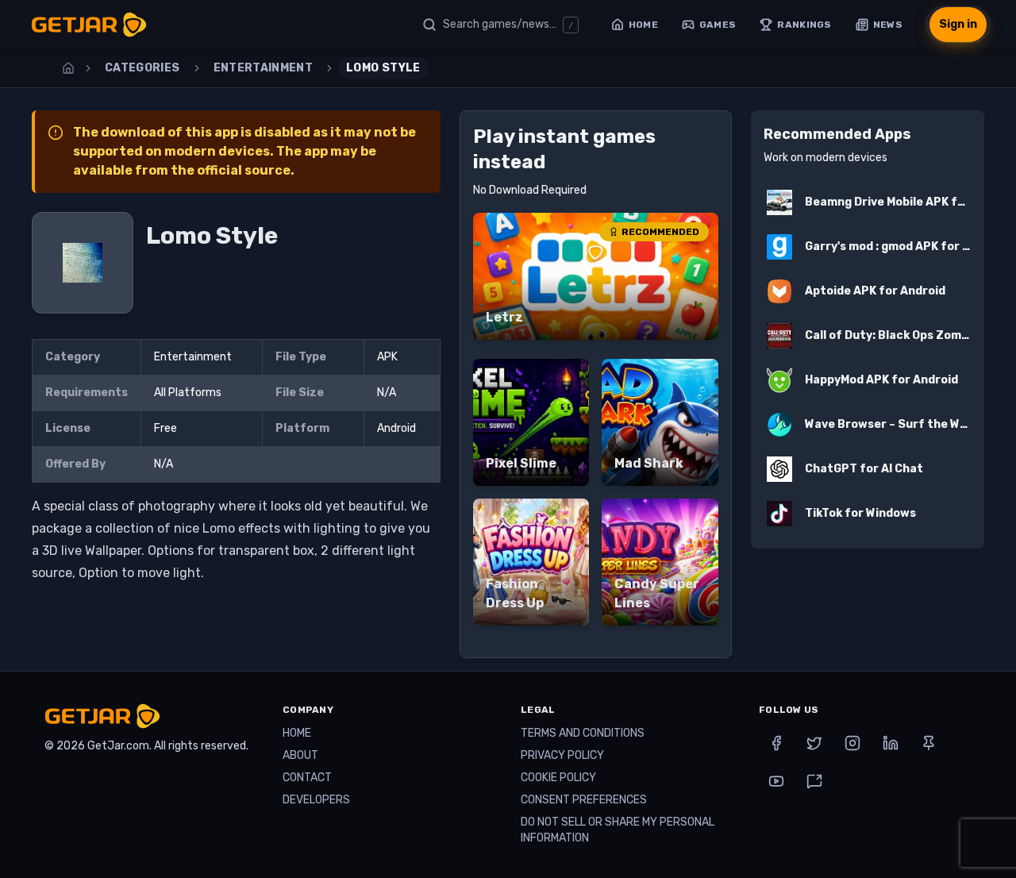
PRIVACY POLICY (562, 755)
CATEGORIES (142, 68)
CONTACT (307, 777)
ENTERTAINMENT (264, 68)
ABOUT (300, 755)
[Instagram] (852, 743)
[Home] (68, 68)
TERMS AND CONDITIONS (583, 733)
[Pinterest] (928, 743)
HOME (297, 733)
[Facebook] (776, 743)
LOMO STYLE (383, 68)
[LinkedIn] (890, 743)
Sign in (958, 24)
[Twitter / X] (814, 743)
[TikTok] (814, 781)
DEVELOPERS (316, 800)
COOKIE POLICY (558, 777)
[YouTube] (776, 781)
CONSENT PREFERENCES (584, 800)
